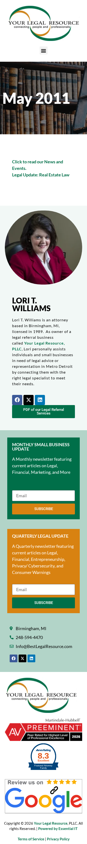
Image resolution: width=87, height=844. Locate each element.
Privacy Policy (58, 839)
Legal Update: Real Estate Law (40, 174)
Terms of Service (31, 839)
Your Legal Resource (50, 823)
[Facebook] (17, 400)
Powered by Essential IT (58, 828)
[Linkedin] (40, 400)
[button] (44, 50)
